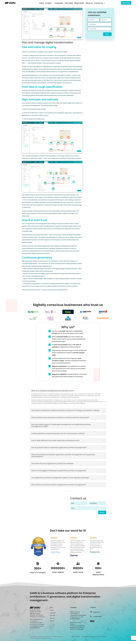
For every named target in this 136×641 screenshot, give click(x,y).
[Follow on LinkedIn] (91, 621)
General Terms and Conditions (98, 636)
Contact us (98, 3)
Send (107, 34)
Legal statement (75, 636)
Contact (52, 621)
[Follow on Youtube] (93, 621)
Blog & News (79, 3)
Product (48, 3)
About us (89, 3)
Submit (102, 512)
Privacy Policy (85, 636)
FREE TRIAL (126, 3)
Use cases (52, 615)
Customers (59, 3)
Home (41, 3)
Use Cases (69, 3)
